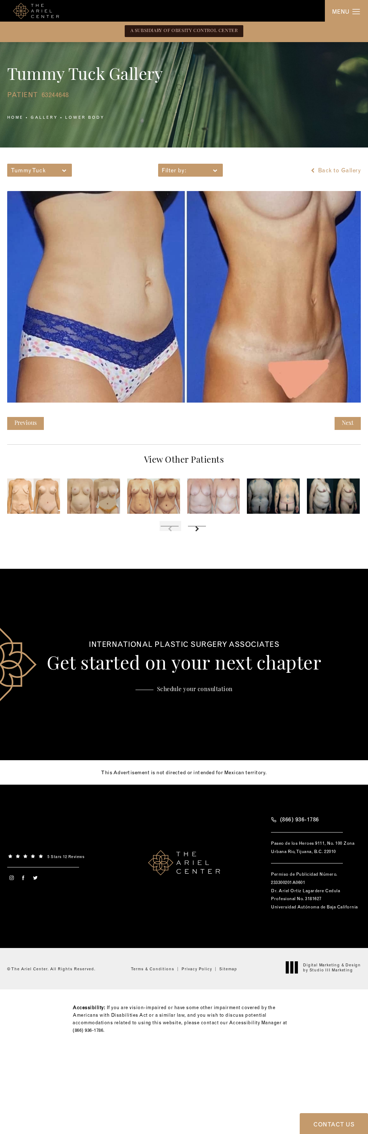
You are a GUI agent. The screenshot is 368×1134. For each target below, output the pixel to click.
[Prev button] (170, 526)
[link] (52, 856)
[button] (356, 12)
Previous (25, 423)
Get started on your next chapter (184, 657)
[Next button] (197, 526)
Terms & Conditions (152, 968)
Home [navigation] (15, 117)
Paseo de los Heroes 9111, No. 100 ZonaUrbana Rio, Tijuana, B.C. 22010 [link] (312, 847)
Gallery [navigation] (44, 117)
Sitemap (228, 968)
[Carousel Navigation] (184, 522)
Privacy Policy (196, 968)
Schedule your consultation (195, 690)
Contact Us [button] (333, 1124)
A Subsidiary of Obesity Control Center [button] (184, 30)
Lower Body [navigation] (85, 117)
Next (348, 423)
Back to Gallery (338, 170)
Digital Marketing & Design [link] (332, 967)
